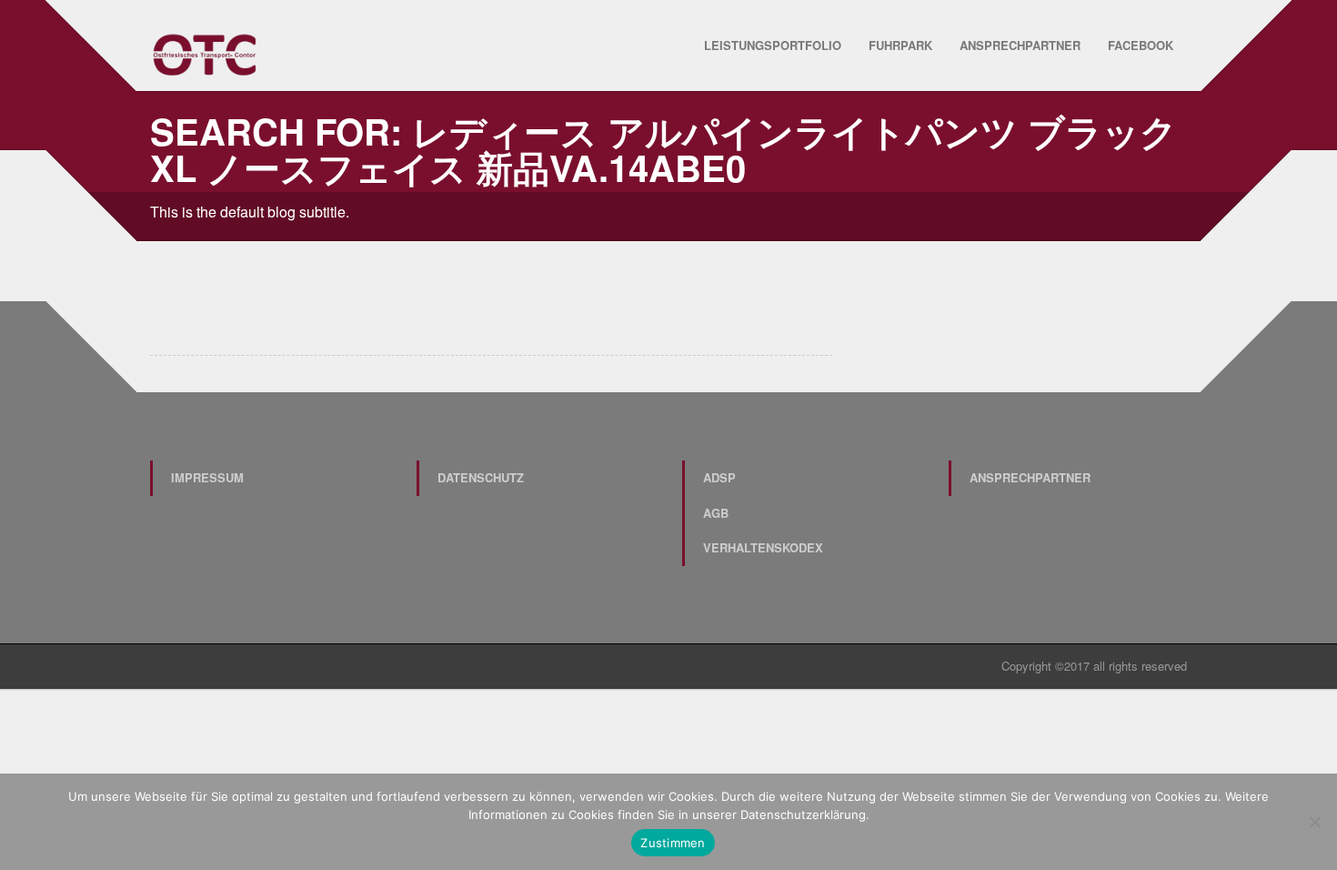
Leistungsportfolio (772, 45)
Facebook (1140, 45)
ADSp (719, 477)
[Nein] (1314, 822)
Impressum (207, 477)
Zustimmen (672, 842)
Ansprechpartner (1020, 45)
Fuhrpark (900, 45)
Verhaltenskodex (763, 547)
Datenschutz (480, 477)
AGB (716, 512)
